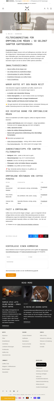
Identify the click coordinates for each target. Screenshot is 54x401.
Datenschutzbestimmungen (29, 252)
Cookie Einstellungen (42, 387)
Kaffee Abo (5, 352)
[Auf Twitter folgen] (6, 391)
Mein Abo (42, 344)
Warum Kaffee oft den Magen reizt (17, 69)
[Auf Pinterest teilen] (40, 236)
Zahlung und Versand (42, 371)
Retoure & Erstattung (46, 341)
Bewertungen (6, 369)
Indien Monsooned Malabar (15, 141)
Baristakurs (25, 341)
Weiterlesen (5, 325)
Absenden (11, 275)
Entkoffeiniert (6, 341)
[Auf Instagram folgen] (10, 391)
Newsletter (5, 372)
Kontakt (42, 346)
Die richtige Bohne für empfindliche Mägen (19, 71)
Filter (3, 338)
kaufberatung (18, 33)
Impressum (39, 368)
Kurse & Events (26, 344)
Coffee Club (5, 363)
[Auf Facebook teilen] (30, 236)
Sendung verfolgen (41, 374)
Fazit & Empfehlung (12, 79)
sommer (4, 298)
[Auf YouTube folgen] (14, 391)
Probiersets (5, 349)
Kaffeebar (25, 338)
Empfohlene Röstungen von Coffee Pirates (19, 77)
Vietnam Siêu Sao (22, 125)
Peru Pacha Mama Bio (13, 144)
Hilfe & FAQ (43, 335)
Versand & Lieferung (45, 338)
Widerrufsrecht (40, 384)
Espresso (5, 335)
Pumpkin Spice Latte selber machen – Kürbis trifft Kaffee (11, 304)
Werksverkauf (26, 346)
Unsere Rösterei (27, 335)
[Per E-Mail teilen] (45, 236)
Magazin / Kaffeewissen (9, 366)
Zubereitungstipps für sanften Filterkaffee (18, 74)
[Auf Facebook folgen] (3, 391)
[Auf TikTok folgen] (17, 391)
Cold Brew (5, 344)
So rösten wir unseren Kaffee (35, 307)
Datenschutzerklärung (42, 381)
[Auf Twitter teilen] (35, 236)
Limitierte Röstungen (8, 346)
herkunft (26, 303)
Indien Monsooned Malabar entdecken (28, 224)
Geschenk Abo (6, 355)
